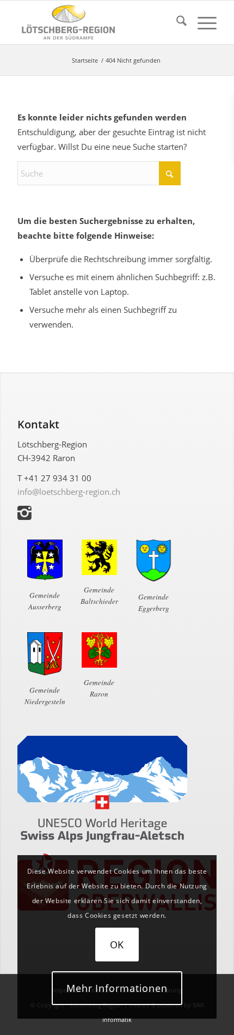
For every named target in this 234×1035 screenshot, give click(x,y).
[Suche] (176, 22)
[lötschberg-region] (96, 22)
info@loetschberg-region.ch (68, 491)
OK (117, 944)
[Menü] (202, 22)
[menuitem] (176, 22)
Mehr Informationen (117, 988)
